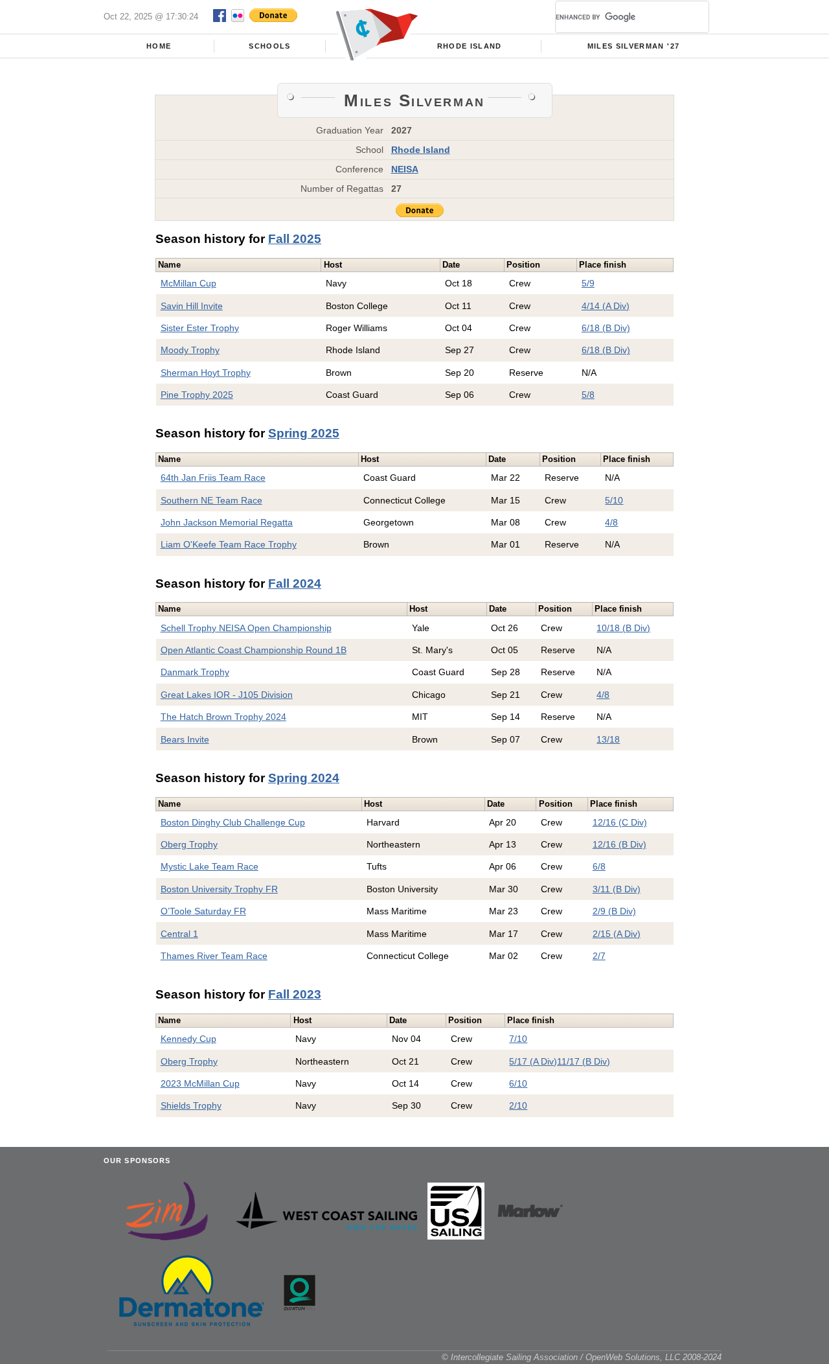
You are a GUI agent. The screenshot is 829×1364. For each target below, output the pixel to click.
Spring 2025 (303, 433)
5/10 (614, 500)
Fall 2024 (294, 583)
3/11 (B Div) (617, 889)
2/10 (518, 1105)
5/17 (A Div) (533, 1061)
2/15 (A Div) (617, 934)
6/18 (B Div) (606, 328)
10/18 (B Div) (623, 628)
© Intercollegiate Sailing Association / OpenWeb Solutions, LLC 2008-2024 (581, 1357)
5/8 (588, 394)
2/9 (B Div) (614, 911)
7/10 (518, 1039)
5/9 (588, 283)
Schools (269, 46)
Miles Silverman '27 (633, 46)
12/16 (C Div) (620, 822)
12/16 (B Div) (619, 844)
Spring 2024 (303, 778)
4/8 (611, 522)
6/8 (599, 866)
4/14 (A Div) (606, 306)
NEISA (404, 169)
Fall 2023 (294, 994)
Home (158, 46)
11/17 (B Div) (583, 1061)
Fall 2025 (294, 239)
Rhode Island (469, 46)
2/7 (599, 956)
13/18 (608, 739)
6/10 (518, 1083)
